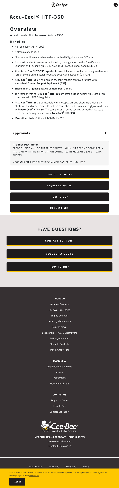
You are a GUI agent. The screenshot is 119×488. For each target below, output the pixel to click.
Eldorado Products (59, 344)
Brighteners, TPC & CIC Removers (59, 332)
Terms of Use (34, 475)
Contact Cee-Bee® (59, 411)
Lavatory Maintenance (59, 321)
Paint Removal (59, 327)
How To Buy (59, 196)
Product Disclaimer (35, 466)
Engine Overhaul (59, 315)
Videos (59, 372)
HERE (82, 162)
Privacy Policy (71, 466)
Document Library (59, 383)
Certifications (59, 377)
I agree (17, 482)
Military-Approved (59, 338)
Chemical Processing (59, 310)
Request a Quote (59, 185)
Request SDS (59, 208)
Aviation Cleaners (59, 304)
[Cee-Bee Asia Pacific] (59, 4)
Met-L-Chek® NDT (59, 349)
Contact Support (59, 174)
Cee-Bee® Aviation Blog (59, 366)
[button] (59, 132)
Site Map (86, 466)
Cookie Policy (54, 466)
